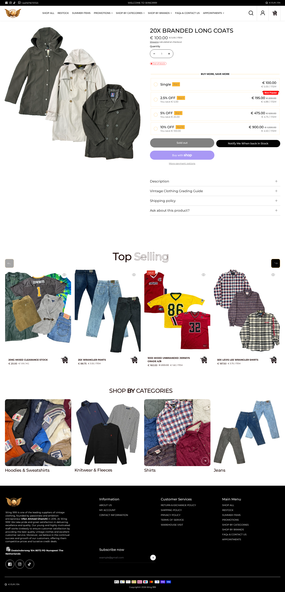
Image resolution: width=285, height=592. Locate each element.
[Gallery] (73, 96)
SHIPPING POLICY (171, 510)
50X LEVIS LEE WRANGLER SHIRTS (237, 359)
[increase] (169, 54)
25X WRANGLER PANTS (92, 359)
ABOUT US (105, 505)
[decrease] (154, 54)
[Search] (251, 13)
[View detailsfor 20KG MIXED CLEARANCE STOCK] (38, 311)
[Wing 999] (13, 13)
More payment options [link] (182, 163)
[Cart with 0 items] (274, 13)
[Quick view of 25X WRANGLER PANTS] (133, 274)
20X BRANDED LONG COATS (191, 30)
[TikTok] (14, 3)
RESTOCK (63, 13)
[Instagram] (11, 3)
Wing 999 (151, 587)
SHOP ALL (48, 13)
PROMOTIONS (102, 13)
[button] (274, 13)
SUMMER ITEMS (81, 13)
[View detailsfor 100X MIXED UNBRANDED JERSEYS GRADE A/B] (177, 311)
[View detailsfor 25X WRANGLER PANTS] (108, 311)
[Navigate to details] (66, 460)
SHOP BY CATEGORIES (129, 13)
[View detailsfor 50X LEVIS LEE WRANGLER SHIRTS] (247, 311)
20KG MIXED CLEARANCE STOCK (28, 359)
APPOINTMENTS (212, 13)
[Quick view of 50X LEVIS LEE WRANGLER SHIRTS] (273, 274)
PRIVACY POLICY (170, 515)
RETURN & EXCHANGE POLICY (178, 505)
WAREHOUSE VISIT (172, 524)
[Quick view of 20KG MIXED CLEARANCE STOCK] (64, 274)
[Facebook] (7, 3)
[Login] (262, 13)
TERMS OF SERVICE (172, 519)
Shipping (154, 42)
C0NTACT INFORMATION (113, 515)
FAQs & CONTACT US (187, 13)
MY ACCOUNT (107, 510)
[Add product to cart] (64, 359)
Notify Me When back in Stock (248, 143)
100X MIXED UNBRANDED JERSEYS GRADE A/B (169, 359)
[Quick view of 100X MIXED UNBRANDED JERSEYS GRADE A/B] (203, 274)
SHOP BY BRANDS (159, 13)
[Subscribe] (153, 557)
